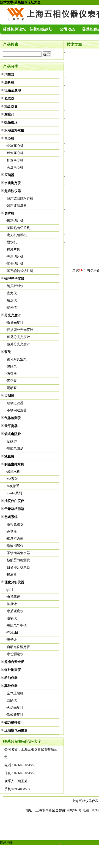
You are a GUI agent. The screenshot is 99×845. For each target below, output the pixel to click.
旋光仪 (12, 307)
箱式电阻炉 (15, 448)
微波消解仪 (15, 546)
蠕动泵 (12, 388)
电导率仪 (13, 597)
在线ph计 (13, 633)
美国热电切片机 (18, 228)
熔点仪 (12, 300)
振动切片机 (15, 221)
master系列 (14, 493)
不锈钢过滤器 (17, 410)
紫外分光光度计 (18, 344)
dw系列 (12, 479)
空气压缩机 (15, 693)
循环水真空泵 (17, 359)
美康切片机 (15, 256)
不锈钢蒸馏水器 (18, 553)
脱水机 (12, 242)
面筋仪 (12, 700)
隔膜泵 (12, 366)
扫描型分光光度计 (20, 330)
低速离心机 (15, 160)
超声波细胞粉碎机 (20, 198)
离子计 (12, 640)
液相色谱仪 (15, 524)
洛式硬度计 (15, 715)
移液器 (12, 574)
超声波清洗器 (17, 205)
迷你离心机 (15, 153)
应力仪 (12, 293)
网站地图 (6, 842)
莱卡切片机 (15, 264)
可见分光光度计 (18, 337)
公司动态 (67, 29)
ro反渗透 (13, 486)
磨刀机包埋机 (17, 235)
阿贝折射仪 (15, 286)
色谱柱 (12, 531)
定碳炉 (12, 441)
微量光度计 (15, 323)
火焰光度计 (15, 707)
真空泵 (12, 381)
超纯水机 (13, 472)
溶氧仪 (12, 618)
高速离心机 (15, 167)
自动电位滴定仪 (18, 647)
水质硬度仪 (15, 611)
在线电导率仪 (17, 625)
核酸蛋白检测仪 (18, 560)
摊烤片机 (13, 249)
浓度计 (12, 604)
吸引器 (12, 374)
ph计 (10, 590)
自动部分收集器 (18, 567)
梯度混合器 (15, 539)
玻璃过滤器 (15, 403)
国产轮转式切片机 (20, 271)
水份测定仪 (15, 654)
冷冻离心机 (15, 146)
